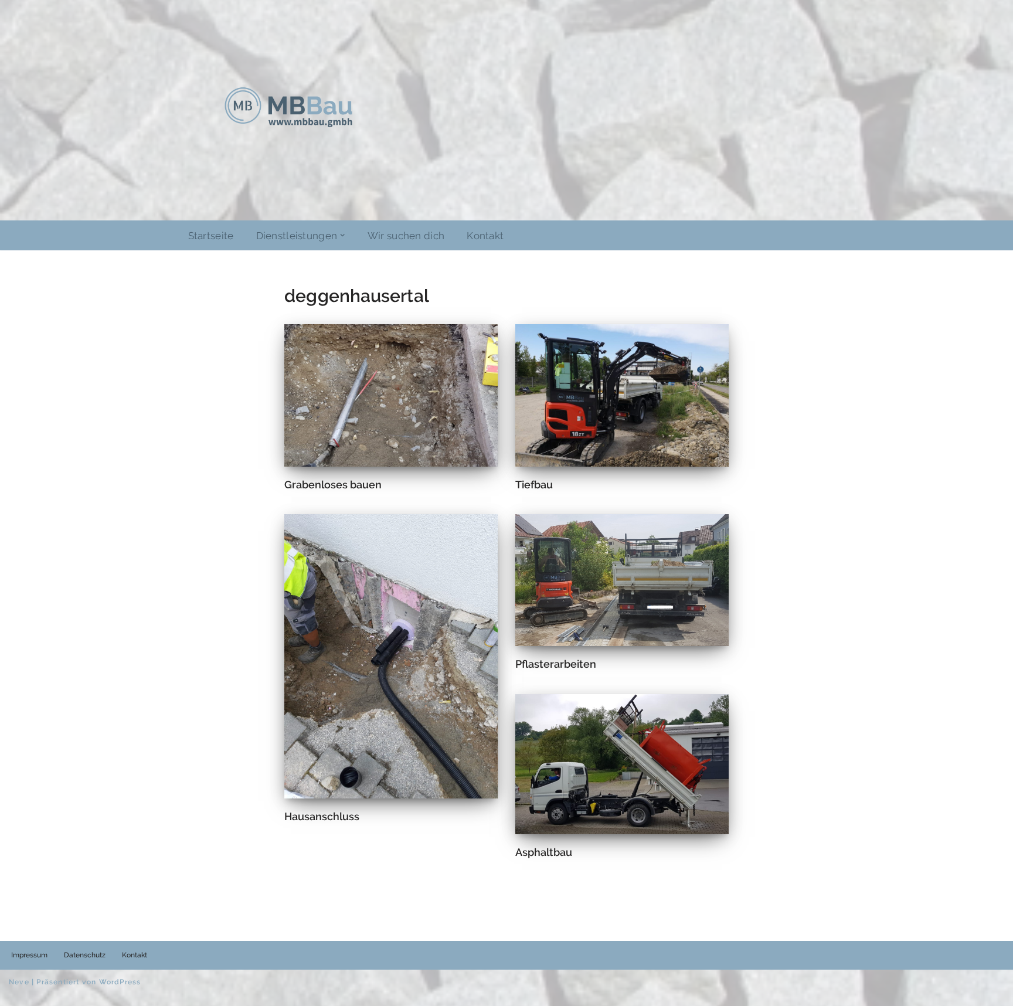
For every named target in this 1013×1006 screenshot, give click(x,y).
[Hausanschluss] (391, 656)
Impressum (29, 955)
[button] (342, 235)
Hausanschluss (321, 816)
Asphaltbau (543, 852)
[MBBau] (288, 107)
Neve (19, 982)
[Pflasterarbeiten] (622, 580)
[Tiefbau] (622, 395)
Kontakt (485, 236)
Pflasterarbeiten (555, 664)
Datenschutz (85, 955)
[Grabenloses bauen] (391, 395)
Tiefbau (534, 484)
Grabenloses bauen (333, 484)
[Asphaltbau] (622, 764)
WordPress (120, 982)
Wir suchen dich (406, 236)
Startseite (211, 236)
